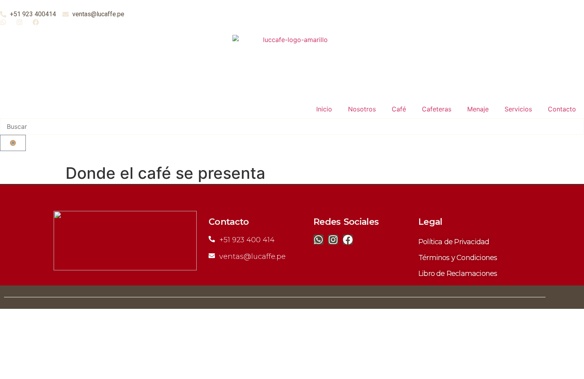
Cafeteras (436, 109)
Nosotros (362, 109)
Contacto (562, 109)
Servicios (518, 109)
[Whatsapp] (318, 240)
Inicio (324, 109)
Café (399, 109)
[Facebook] (348, 240)
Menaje (478, 109)
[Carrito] (13, 143)
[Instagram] (333, 240)
